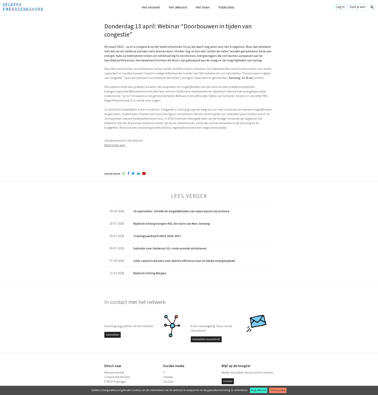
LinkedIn (168, 377)
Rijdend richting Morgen (149, 273)
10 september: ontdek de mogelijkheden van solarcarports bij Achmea (181, 211)
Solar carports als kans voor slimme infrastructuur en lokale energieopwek (184, 261)
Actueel (227, 381)
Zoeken (372, 7)
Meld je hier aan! (114, 145)
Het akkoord (178, 7)
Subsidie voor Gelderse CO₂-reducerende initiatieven (170, 248)
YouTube (168, 382)
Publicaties (226, 7)
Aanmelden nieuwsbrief (206, 339)
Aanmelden (112, 335)
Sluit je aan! (357, 7)
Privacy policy (277, 390)
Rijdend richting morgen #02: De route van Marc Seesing (171, 223)
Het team (202, 7)
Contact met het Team (117, 377)
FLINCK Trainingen (115, 382)
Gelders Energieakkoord (23, 7)
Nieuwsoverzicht (114, 373)
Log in (340, 7)
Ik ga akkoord (258, 390)
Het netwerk (151, 7)
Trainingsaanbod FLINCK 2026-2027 (157, 236)
